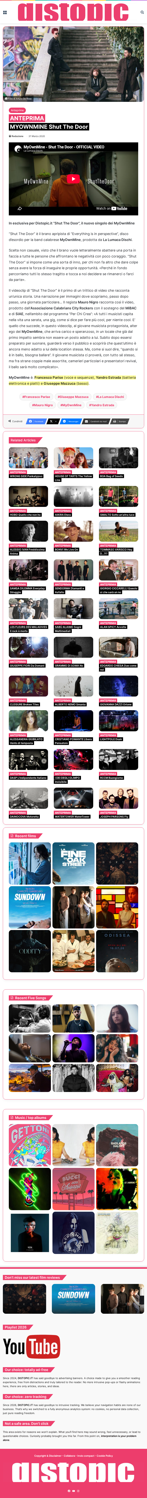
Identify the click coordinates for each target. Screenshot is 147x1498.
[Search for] (142, 13)
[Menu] (5, 13)
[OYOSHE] (73, 1018)
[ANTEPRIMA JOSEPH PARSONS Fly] (118, 798)
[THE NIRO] (73, 1048)
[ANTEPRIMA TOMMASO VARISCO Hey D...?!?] (118, 531)
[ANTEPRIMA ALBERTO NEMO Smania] (73, 686)
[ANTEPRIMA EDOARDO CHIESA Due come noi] (118, 647)
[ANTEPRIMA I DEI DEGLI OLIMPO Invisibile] (73, 759)
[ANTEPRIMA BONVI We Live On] (73, 531)
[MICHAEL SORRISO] (73, 1078)
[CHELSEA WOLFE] (73, 1233)
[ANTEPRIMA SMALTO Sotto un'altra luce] (118, 496)
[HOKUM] (117, 863)
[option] (24, 1299)
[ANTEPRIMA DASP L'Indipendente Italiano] (28, 759)
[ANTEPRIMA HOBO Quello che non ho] (28, 496)
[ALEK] (117, 1018)
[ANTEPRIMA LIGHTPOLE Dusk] (118, 720)
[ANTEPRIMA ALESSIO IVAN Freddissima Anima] (28, 531)
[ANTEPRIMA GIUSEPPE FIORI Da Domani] (28, 647)
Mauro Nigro (43, 405)
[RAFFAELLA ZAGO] (117, 1048)
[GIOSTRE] (30, 1145)
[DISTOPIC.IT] (73, 12)
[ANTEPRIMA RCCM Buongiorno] (118, 759)
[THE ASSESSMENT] (117, 907)
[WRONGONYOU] (30, 1048)
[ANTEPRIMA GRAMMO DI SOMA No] (73, 647)
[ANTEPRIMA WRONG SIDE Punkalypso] (28, 457)
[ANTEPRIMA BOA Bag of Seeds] (118, 457)
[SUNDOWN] (30, 907)
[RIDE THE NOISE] (30, 1018)
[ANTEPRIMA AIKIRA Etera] (73, 496)
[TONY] (73, 951)
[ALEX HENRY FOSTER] (30, 1078)
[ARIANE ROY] (73, 1145)
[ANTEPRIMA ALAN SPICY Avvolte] (118, 608)
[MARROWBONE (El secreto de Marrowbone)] (73, 907)
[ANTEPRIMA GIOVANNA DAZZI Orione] (118, 686)
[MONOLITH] (30, 863)
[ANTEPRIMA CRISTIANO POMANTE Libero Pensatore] (73, 720)
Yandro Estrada (102, 405)
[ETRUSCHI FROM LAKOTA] (117, 1233)
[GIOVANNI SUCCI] (73, 1189)
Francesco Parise (37, 397)
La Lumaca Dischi (111, 397)
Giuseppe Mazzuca (74, 397)
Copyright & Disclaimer (47, 1455)
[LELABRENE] (117, 1189)
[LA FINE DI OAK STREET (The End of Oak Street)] (73, 863)
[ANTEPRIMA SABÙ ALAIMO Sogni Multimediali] (73, 608)
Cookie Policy (105, 1455)
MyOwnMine (72, 405)
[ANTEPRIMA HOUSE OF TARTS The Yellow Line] (73, 457)
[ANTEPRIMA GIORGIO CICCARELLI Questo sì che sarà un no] (118, 569)
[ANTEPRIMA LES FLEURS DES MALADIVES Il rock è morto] (28, 608)
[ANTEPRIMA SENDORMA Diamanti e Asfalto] (73, 569)
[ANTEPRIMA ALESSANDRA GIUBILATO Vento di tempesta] (28, 720)
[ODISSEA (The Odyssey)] (117, 951)
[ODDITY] (30, 951)
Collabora (70, 1455)
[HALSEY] (117, 1145)
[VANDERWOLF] (117, 1078)
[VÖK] (30, 1233)
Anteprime (17, 110)
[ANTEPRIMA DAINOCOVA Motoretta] (28, 798)
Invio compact (86, 1455)
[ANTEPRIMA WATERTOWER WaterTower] (73, 798)
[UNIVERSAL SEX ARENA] (30, 1189)
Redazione (17, 136)
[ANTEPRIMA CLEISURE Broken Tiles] (28, 686)
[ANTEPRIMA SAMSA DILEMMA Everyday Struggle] (28, 569)
